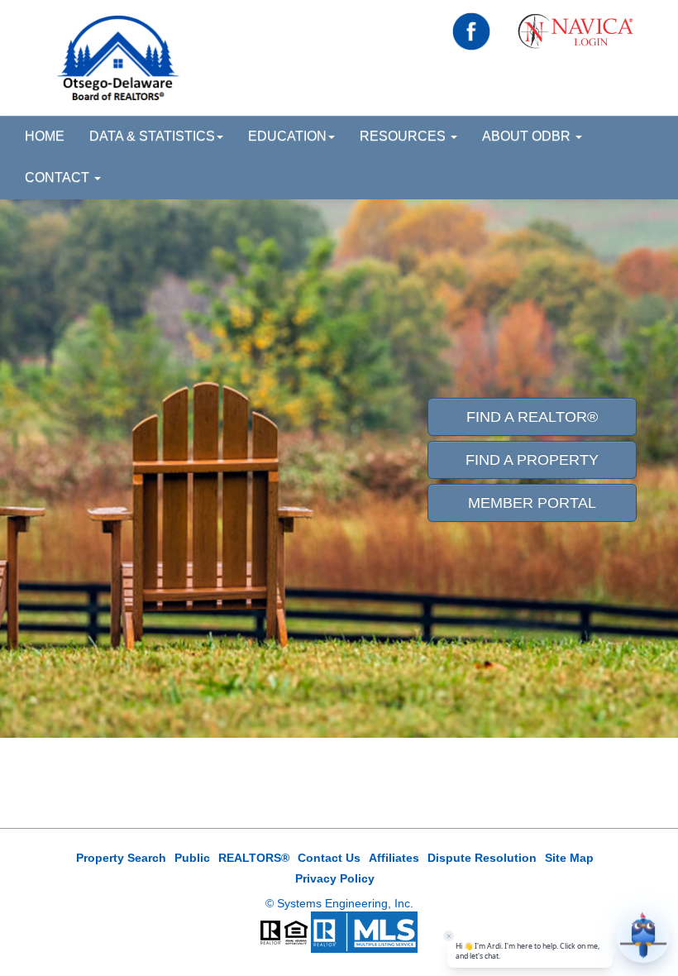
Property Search (121, 857)
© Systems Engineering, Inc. (339, 903)
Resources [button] (404, 136)
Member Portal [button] (532, 503)
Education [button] (287, 136)
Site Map (569, 857)
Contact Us (329, 857)
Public (192, 857)
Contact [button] (59, 177)
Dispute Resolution (482, 857)
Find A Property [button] (532, 460)
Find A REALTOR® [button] (532, 417)
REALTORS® (253, 857)
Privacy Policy (335, 878)
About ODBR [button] (528, 136)
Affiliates (394, 857)
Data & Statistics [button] (152, 136)
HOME (44, 136)
